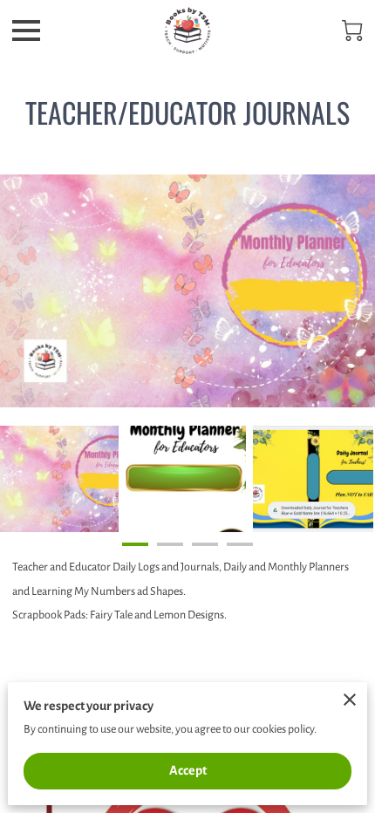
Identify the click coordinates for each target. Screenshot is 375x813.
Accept (188, 770)
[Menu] (26, 30)
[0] (352, 30)
